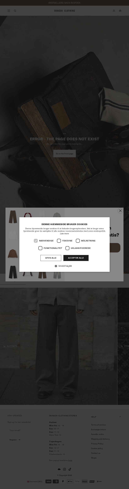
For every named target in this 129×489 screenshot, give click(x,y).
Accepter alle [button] (76, 258)
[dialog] (64, 244)
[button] (64, 266)
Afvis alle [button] (50, 258)
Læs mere (64, 233)
